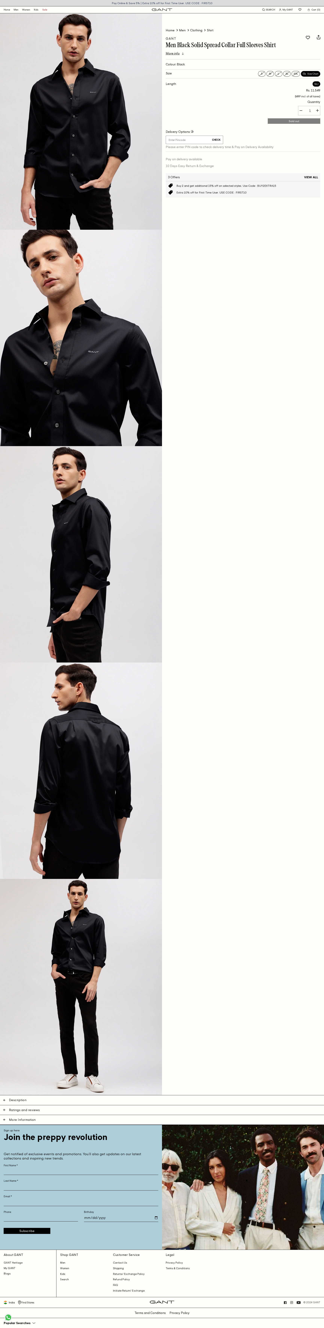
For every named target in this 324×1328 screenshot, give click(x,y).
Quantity (314, 102)
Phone (7, 1212)
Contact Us (120, 1262)
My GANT (10, 1268)
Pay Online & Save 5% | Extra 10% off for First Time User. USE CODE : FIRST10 (162, 3)
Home (170, 30)
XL (287, 73)
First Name (11, 1165)
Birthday (89, 1212)
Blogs (7, 1273)
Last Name (11, 1180)
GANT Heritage (13, 1262)
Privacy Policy (174, 1262)
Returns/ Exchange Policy (129, 1274)
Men (16, 9)
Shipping (118, 1268)
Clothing (196, 30)
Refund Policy (121, 1279)
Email (8, 1196)
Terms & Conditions (178, 1268)
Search (64, 1279)
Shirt (210, 30)
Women (26, 9)
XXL (296, 73)
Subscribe (26, 1231)
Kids (36, 9)
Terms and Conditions (150, 1313)
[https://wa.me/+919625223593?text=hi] (8, 1321)
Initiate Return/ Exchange (129, 1290)
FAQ (115, 1285)
